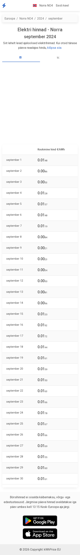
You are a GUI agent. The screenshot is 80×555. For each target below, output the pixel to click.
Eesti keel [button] (62, 5)
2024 (40, 18)
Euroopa (9, 18)
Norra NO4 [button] (46, 5)
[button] (73, 5)
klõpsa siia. (54, 48)
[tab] (21, 57)
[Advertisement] (40, 104)
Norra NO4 (26, 18)
